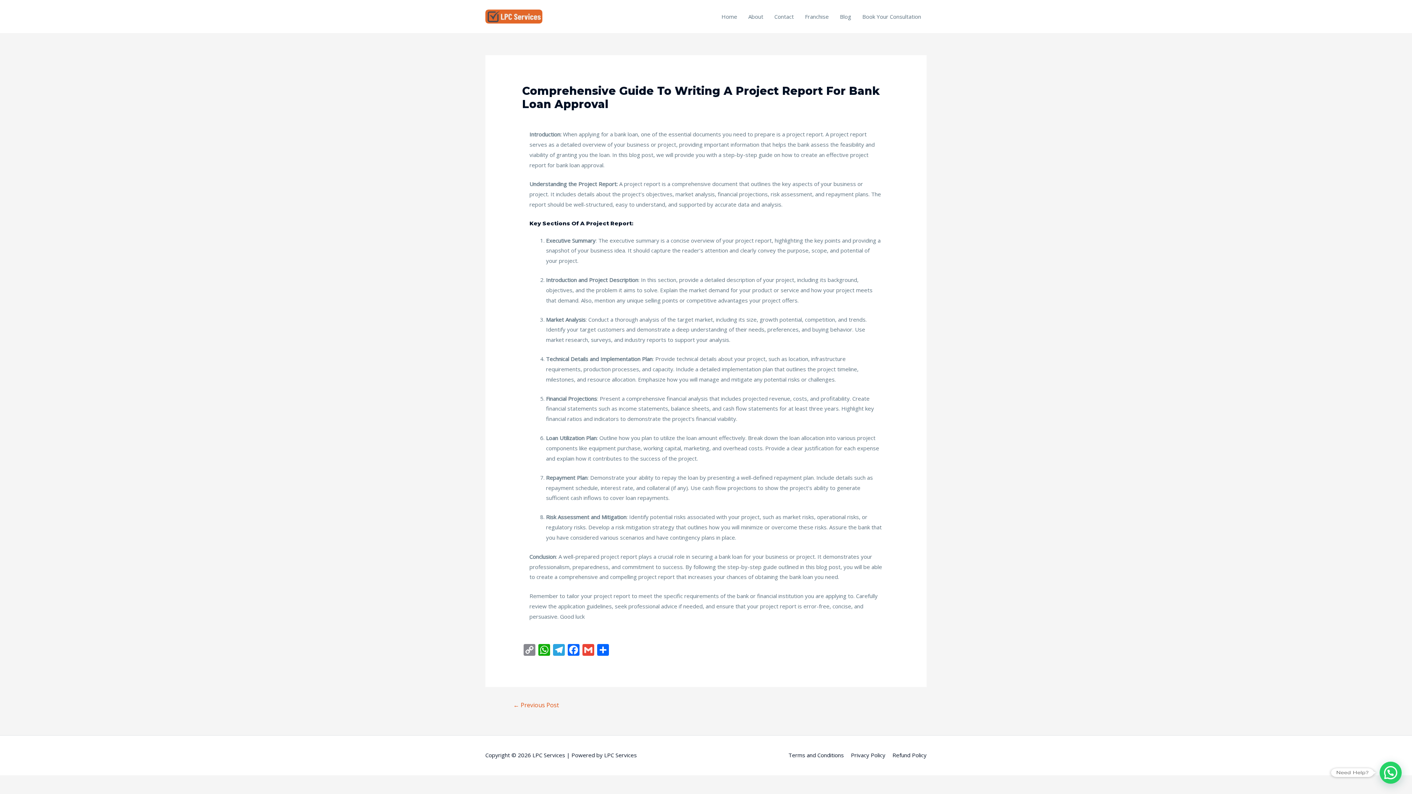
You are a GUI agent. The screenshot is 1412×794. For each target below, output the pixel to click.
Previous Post (536, 705)
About (755, 16)
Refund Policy (909, 755)
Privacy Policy (868, 755)
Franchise (817, 16)
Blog (845, 16)
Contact (784, 16)
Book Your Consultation (891, 16)
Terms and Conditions (816, 755)
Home (729, 16)
